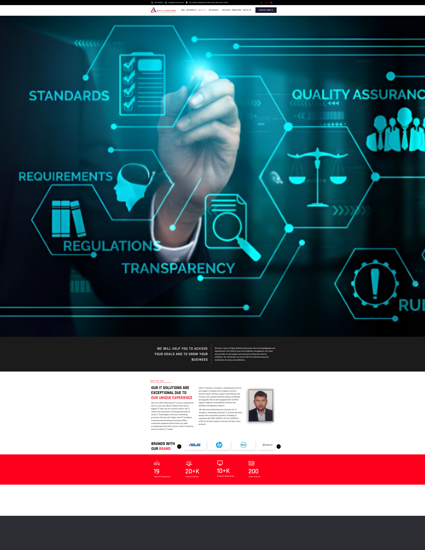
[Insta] (266, 2)
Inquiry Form (236, 10)
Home (183, 10)
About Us (201, 10)
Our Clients (226, 10)
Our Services (213, 10)
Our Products (191, 10)
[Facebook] (261, 2)
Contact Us (247, 10)
